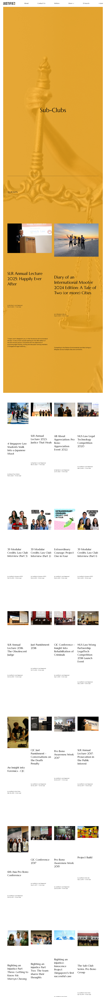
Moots (64, 314)
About (26, 3)
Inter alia (87, 878)
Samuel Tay (12, 474)
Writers (56, 3)
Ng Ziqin (11, 305)
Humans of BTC (19, 576)
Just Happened (18, 305)
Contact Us (41, 3)
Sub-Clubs (17, 791)
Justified (81, 466)
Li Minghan (58, 314)
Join (101, 3)
